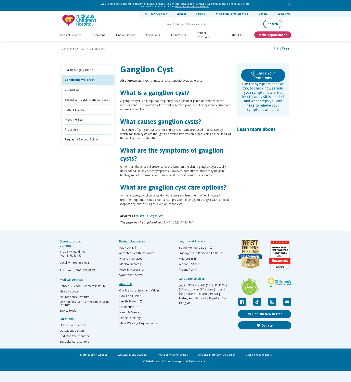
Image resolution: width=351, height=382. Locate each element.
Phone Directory (130, 317)
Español (181, 13)
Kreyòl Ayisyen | (204, 289)
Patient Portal (188, 269)
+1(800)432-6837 (83, 270)
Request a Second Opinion (82, 139)
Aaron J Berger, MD (151, 216)
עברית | (220, 289)
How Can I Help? (130, 296)
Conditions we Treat (80, 80)
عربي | (183, 285)
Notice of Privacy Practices (172, 354)
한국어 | (203, 294)
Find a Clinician (125, 35)
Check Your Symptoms (264, 75)
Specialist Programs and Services (86, 99)
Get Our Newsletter (267, 314)
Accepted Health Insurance (136, 253)
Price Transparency (131, 269)
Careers (200, 13)
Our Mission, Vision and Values (139, 290)
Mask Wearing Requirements (138, 323)
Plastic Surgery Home (79, 70)
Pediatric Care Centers (74, 336)
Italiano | (192, 294)
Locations (98, 35)
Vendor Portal (188, 264)
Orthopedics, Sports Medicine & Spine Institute (84, 303)
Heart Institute (69, 291)
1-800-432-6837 (157, 13)
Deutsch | (220, 285)
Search (273, 24)
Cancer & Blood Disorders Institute (83, 286)
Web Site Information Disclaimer (216, 354)
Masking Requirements (259, 354)
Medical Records (130, 264)
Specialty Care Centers (74, 341)
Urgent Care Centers (73, 325)
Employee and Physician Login (199, 253)
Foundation (127, 307)
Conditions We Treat (73, 48)
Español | (215, 298)
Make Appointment (273, 35)
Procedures (72, 129)
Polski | (215, 294)
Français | (206, 285)
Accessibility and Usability (132, 354)
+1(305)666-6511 (79, 262)
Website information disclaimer (192, 6)
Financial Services (130, 258)
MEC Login (186, 258)
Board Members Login (194, 247)
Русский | (201, 298)
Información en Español (93, 354)
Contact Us (283, 13)
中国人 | (193, 285)
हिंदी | (182, 294)
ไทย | (226, 298)
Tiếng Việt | (186, 302)
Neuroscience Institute (74, 297)
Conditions (153, 35)
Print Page (281, 48)
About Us (237, 35)
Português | (187, 298)
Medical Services (70, 35)
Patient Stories (74, 109)
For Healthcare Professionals (231, 13)
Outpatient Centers (72, 330)
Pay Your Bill (127, 247)
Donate (263, 13)
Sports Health (69, 310)
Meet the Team (75, 119)
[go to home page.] (80, 20)
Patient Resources (204, 35)
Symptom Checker (131, 275)
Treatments (178, 35)
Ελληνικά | (186, 289)
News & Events (129, 312)
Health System (129, 301)
